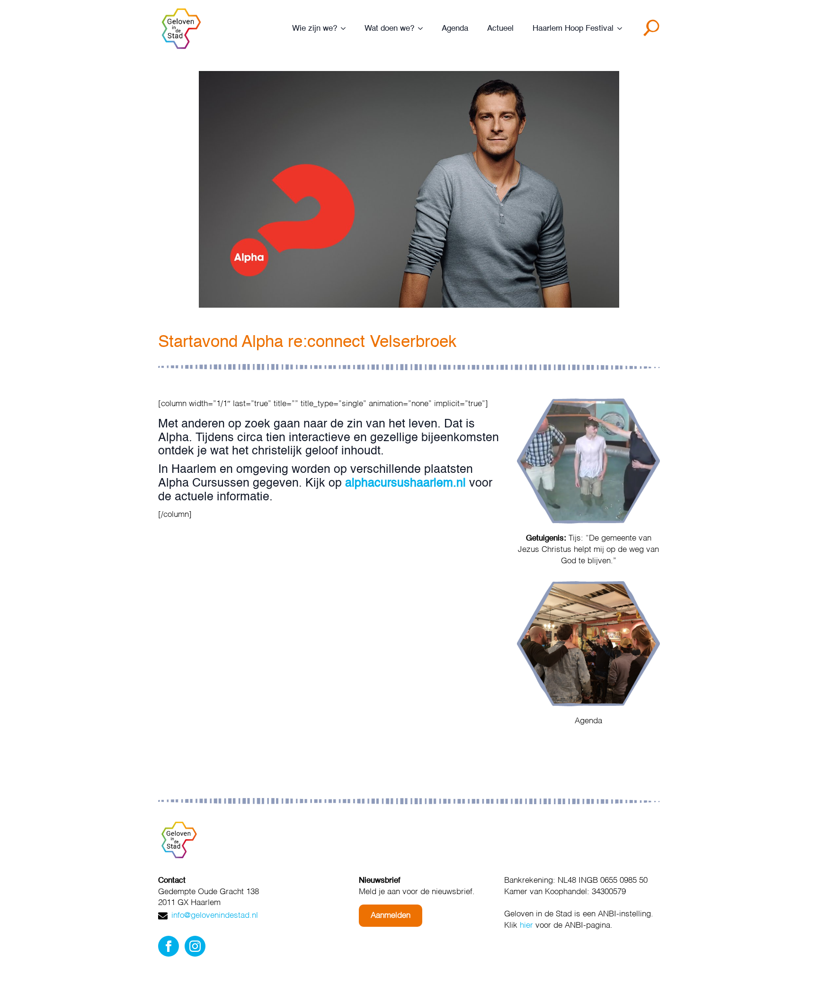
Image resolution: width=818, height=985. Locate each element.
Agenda (455, 29)
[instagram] (195, 946)
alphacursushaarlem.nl (405, 483)
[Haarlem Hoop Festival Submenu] (622, 28)
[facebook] (168, 946)
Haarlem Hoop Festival (573, 29)
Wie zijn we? (314, 29)
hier (526, 926)
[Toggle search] (653, 31)
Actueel (500, 29)
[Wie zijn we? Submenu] (346, 28)
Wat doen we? (389, 29)
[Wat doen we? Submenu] (423, 28)
